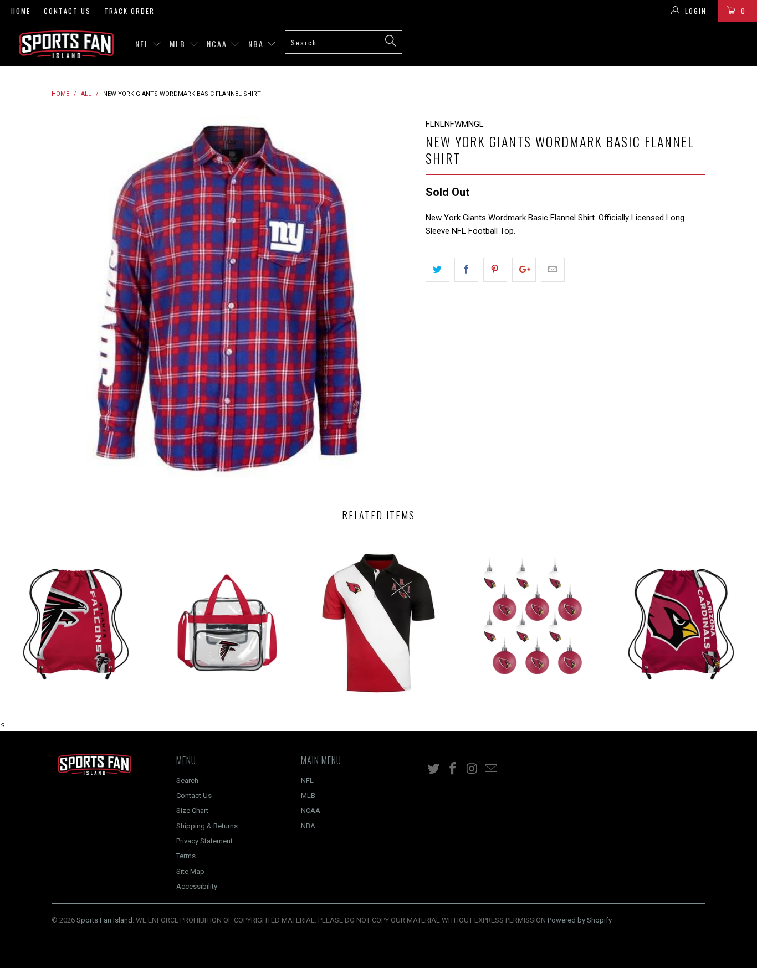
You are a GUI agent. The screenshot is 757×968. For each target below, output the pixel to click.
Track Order (129, 11)
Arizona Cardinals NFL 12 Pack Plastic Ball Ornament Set (530, 623)
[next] (395, 298)
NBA (257, 43)
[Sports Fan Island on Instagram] (472, 769)
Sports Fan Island (104, 920)
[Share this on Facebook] (466, 270)
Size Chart (192, 810)
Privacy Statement (204, 841)
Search (187, 780)
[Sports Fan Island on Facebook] (453, 769)
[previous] (71, 298)
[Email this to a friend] (553, 270)
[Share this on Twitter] (437, 270)
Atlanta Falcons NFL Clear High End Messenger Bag (227, 623)
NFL (143, 43)
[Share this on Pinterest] (495, 270)
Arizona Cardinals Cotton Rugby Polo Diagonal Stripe (378, 623)
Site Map (190, 871)
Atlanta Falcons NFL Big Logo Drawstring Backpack (76, 623)
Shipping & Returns (207, 826)
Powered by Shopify (580, 920)
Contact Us (67, 11)
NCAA (218, 43)
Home (20, 11)
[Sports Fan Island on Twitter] (434, 769)
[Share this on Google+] (524, 270)
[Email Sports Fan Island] (491, 769)
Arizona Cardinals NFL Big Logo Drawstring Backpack (681, 623)
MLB (179, 43)
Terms (186, 856)
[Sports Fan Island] (66, 44)
